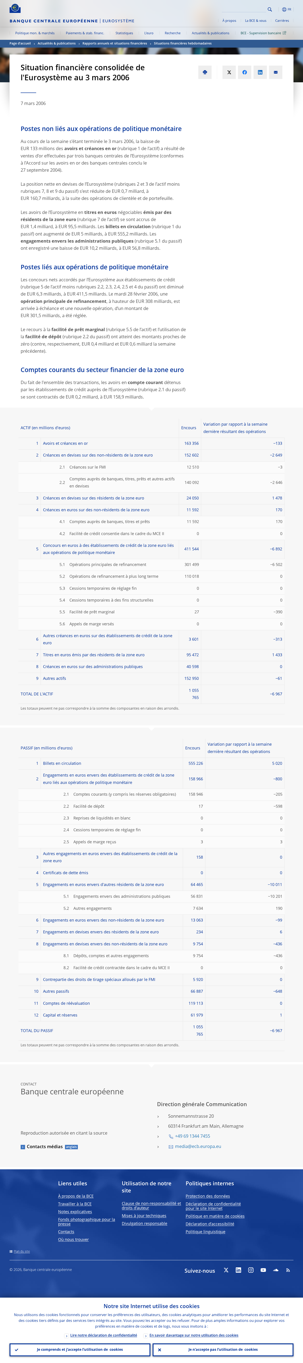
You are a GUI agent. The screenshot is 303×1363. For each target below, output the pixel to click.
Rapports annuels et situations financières (115, 43)
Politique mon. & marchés (35, 33)
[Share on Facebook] (244, 72)
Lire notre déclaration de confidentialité (103, 1335)
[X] (226, 1270)
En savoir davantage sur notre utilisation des (194, 1335)
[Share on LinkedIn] (260, 72)
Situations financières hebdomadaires (183, 43)
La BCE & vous (255, 20)
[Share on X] (229, 72)
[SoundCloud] (275, 1270)
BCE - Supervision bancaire (261, 33)
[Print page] (205, 72)
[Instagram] (251, 1270)
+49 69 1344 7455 (192, 1136)
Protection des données (208, 1196)
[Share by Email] (275, 72)
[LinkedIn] (238, 1270)
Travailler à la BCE (75, 1204)
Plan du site (22, 1251)
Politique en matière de (215, 1216)
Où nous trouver (73, 1240)
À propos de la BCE (76, 1196)
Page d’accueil (20, 43)
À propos (229, 20)
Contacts (66, 1232)
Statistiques (124, 33)
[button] (277, 9)
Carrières (282, 20)
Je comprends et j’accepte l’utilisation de (80, 1350)
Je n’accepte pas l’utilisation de (223, 1350)
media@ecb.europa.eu (198, 1147)
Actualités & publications (210, 33)
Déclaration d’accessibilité (210, 1224)
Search (269, 9)
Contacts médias (45, 1147)
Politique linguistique (205, 1232)
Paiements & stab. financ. (85, 33)
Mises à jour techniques (144, 1216)
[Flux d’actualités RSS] (288, 1270)
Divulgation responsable (144, 1224)
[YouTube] (263, 1270)
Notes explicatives (75, 1212)
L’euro (148, 33)
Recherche (173, 33)
